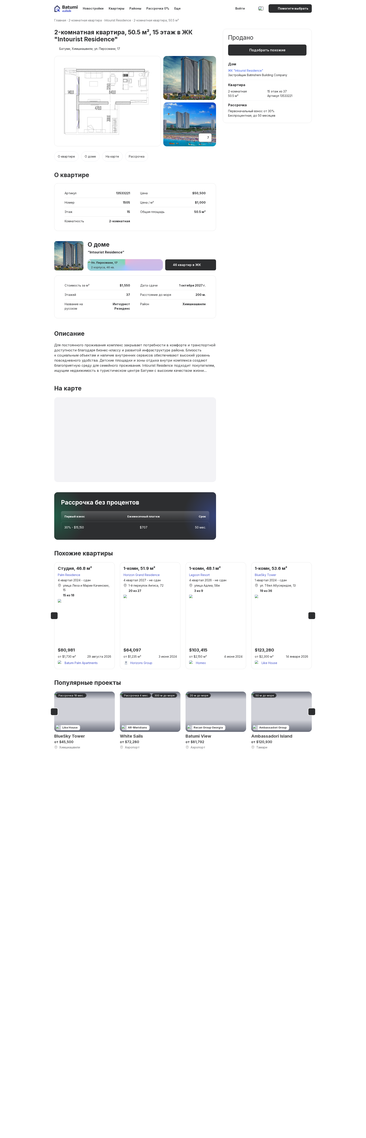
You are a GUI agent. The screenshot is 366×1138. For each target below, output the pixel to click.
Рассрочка (136, 156)
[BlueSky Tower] (84, 720)
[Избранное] (252, 8)
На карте (112, 156)
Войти (240, 8)
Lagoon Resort (199, 575)
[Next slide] (312, 615)
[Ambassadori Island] (281, 720)
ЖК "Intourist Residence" (245, 70)
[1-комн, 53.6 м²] (281, 615)
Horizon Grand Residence (141, 575)
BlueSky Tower (265, 575)
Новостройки (93, 8)
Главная (60, 20)
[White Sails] (150, 720)
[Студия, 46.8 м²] (84, 615)
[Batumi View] (216, 720)
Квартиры (116, 8)
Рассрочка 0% (157, 8)
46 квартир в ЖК (187, 265)
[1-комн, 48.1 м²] (216, 615)
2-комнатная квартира (85, 20)
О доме (90, 156)
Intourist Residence (117, 20)
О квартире (66, 156)
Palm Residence (69, 575)
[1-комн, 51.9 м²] (150, 615)
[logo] (66, 8)
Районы (135, 8)
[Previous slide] (54, 615)
